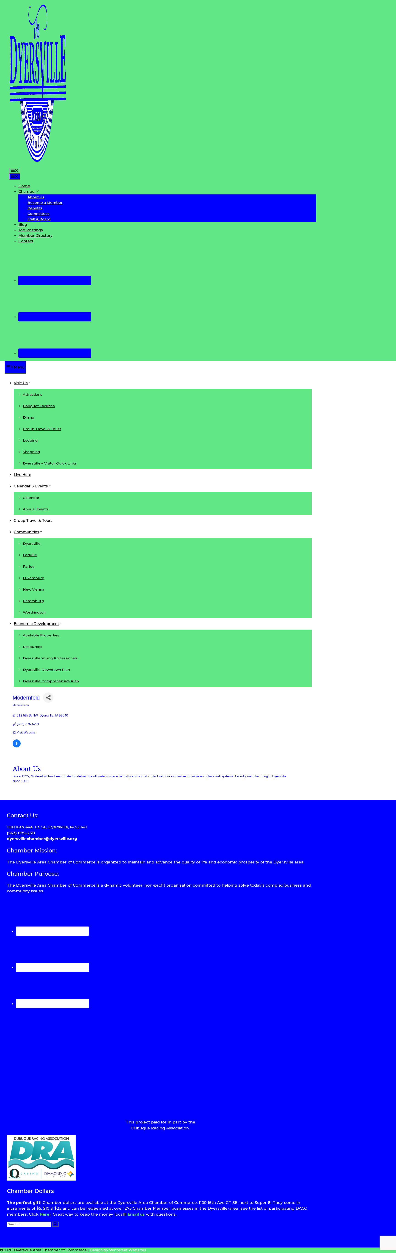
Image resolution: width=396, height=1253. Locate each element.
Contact (25, 241)
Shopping (31, 452)
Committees (39, 213)
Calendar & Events (31, 486)
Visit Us (21, 383)
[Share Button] (48, 697)
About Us (36, 197)
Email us (136, 1214)
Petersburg (33, 601)
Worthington (34, 612)
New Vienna (33, 589)
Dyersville (32, 543)
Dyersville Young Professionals (50, 658)
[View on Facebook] (17, 746)
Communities (26, 532)
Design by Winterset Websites (118, 1250)
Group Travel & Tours (42, 429)
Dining (28, 417)
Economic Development (36, 624)
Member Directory (35, 235)
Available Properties (41, 635)
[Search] (55, 1224)
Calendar (31, 497)
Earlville (30, 555)
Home (24, 186)
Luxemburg (33, 578)
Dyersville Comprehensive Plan (51, 681)
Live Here (22, 475)
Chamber (27, 191)
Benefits (35, 208)
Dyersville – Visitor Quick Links (50, 463)
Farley (28, 566)
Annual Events (36, 509)
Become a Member (45, 202)
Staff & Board (39, 219)
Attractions (32, 394)
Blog (22, 224)
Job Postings (30, 230)
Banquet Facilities (39, 406)
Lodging (30, 440)
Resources (32, 646)
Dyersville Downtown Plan (46, 669)
